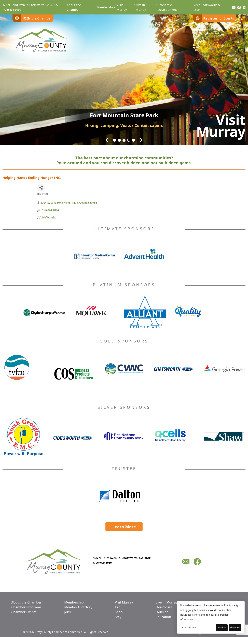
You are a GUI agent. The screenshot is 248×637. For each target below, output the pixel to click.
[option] (124, 77)
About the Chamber (74, 7)
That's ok (235, 627)
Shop (119, 612)
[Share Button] (41, 188)
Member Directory (78, 607)
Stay (118, 617)
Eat (117, 607)
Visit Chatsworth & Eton (207, 7)
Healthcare (164, 607)
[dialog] (211, 617)
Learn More (124, 526)
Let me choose (188, 627)
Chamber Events (23, 612)
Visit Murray (122, 7)
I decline (221, 627)
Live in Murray (141, 7)
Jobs (67, 612)
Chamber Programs (26, 607)
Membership (106, 7)
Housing (162, 612)
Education (163, 617)
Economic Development (167, 7)
